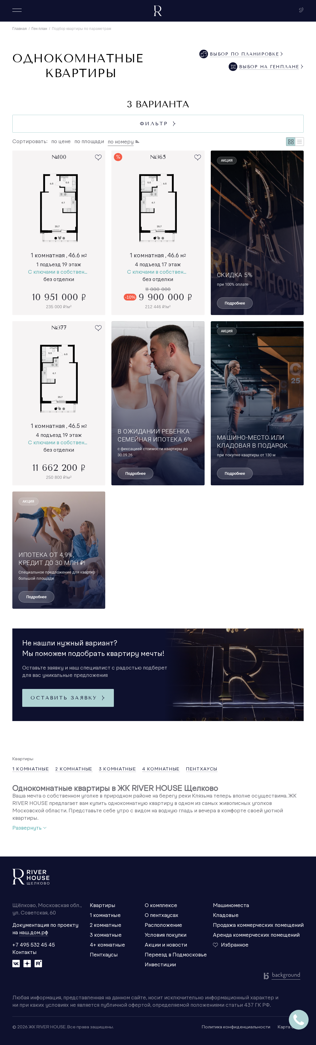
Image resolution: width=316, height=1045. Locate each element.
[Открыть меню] (17, 10)
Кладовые (226, 915)
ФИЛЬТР (158, 123)
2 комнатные (105, 925)
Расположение (163, 925)
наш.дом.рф (33, 932)
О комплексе (161, 905)
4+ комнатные (107, 945)
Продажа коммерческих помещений (258, 925)
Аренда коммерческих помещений (256, 935)
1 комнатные (105, 915)
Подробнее (235, 303)
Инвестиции (160, 964)
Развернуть (29, 828)
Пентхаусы (104, 954)
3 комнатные (106, 935)
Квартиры (102, 905)
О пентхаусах (161, 915)
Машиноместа (231, 905)
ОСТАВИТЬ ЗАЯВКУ (68, 698)
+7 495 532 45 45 (33, 945)
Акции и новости (166, 945)
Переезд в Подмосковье (176, 954)
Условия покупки (165, 935)
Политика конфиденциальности (236, 1027)
